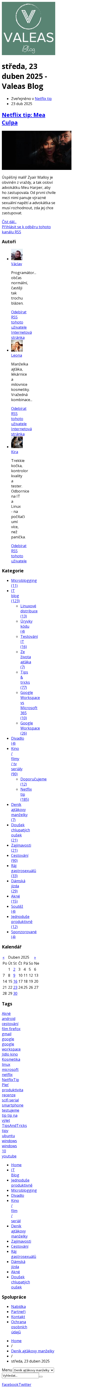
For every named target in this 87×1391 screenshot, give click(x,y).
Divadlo (17, 1195)
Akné (6, 1013)
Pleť (5, 1084)
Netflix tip (43, 98)
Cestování (19, 1246)
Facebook (10, 1384)
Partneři (18, 1311)
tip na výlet (9, 1118)
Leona (16, 355)
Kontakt (18, 1316)
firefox (14, 1028)
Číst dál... (9, 221)
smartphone (12, 1105)
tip (4, 1115)
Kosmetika (11, 1059)
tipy (5, 1130)
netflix (7, 1074)
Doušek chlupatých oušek (20, 1282)
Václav (16, 263)
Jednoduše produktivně (21, 1183)
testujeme (10, 1110)
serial (14, 1100)
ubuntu (8, 1135)
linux (6, 1064)
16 (15, 981)
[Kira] (17, 446)
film (5, 1028)
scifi (5, 1100)
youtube (9, 1156)
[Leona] (17, 350)
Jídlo (6, 1054)
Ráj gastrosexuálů (23, 1254)
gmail (6, 1033)
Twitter (25, 1384)
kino (14, 1054)
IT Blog (15, 1172)
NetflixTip (10, 1079)
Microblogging (24, 1190)
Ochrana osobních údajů (19, 1327)
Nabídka (18, 1306)
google (8, 1039)
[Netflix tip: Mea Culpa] (36, 168)
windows (9, 1140)
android (8, 1018)
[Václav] (17, 258)
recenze (9, 1095)
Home (16, 1164)
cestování (10, 1023)
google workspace (11, 1047)
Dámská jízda (18, 1264)
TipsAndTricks (14, 1125)
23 (15, 987)
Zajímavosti (21, 1241)
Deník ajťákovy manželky (19, 1231)
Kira (14, 451)
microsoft (10, 1069)
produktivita (12, 1089)
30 (15, 993)
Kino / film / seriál (16, 1210)
